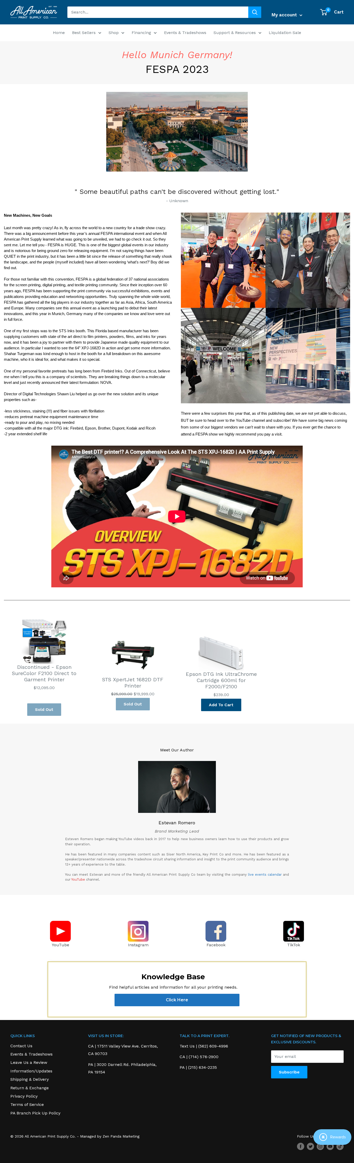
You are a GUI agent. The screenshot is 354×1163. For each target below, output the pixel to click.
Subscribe (289, 1072)
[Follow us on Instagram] (320, 1146)
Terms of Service (27, 1104)
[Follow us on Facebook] (300, 1146)
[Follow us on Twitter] (310, 1146)
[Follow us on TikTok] (340, 1146)
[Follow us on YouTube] (330, 1146)
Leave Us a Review (28, 1062)
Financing (141, 32)
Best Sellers (84, 32)
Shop (114, 32)
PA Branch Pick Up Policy (35, 1113)
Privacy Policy (24, 1096)
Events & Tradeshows (185, 32)
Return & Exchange (29, 1087)
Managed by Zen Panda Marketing (109, 1136)
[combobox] (157, 12)
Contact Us (21, 1045)
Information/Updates (31, 1071)
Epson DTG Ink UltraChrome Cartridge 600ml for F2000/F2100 (221, 680)
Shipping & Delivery (29, 1079)
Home (59, 32)
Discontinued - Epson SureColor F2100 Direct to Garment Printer (44, 673)
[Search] (254, 12)
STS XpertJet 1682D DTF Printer (132, 682)
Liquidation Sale (285, 32)
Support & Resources (235, 32)
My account (285, 14)
